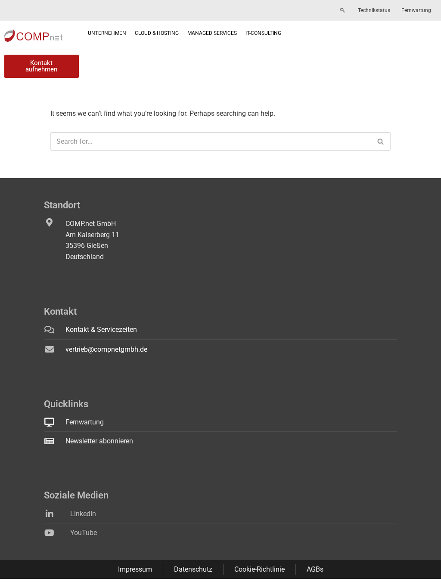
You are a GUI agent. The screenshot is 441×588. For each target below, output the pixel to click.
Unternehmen (107, 33)
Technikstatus (374, 10)
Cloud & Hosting (157, 33)
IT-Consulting (263, 33)
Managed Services (212, 33)
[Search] (381, 141)
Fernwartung (416, 10)
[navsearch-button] (342, 10)
